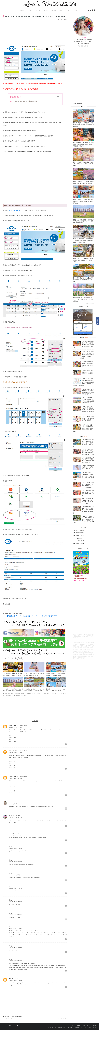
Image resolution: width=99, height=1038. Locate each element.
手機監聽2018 (82, 644)
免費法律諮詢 (76, 642)
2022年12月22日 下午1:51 (15, 875)
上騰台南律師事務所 (87, 636)
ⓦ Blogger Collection (90, 303)
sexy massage (31, 963)
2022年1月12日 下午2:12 (15, 817)
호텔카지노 (50, 806)
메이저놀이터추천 (14, 833)
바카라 (11, 793)
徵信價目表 (84, 651)
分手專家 (80, 646)
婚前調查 (77, 647)
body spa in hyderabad (14, 904)
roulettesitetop (15, 815)
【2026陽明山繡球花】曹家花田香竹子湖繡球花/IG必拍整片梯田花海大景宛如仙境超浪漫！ (83, 519)
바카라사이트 (12, 737)
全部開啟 (75, 530)
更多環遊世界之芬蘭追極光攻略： (13, 613)
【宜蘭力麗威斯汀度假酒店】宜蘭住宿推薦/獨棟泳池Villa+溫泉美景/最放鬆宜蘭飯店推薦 (83, 443)
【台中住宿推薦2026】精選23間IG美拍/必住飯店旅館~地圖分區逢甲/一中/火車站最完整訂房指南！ (83, 240)
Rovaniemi (17, 695)
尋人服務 (79, 649)
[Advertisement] (31, 13)
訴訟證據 (80, 656)
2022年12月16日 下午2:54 (15, 848)
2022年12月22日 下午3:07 (15, 928)
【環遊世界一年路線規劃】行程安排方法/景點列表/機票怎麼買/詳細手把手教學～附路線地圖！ (83, 220)
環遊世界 (28, 694)
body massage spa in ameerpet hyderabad (30, 877)
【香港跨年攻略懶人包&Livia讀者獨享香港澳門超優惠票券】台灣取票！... (12, 675)
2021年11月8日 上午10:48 (15, 752)
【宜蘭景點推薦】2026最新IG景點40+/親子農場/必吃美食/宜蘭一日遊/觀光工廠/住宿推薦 (83, 476)
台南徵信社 (86, 654)
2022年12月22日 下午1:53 (15, 888)
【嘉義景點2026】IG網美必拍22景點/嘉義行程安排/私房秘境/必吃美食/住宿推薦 (83, 260)
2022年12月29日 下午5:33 (15, 980)
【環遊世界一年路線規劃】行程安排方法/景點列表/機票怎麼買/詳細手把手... (13, 690)
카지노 (11, 789)
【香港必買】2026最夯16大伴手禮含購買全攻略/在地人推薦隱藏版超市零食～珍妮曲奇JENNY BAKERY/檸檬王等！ (83, 355)
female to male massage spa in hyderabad (24, 864)
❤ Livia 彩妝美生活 (79, 541)
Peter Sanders (14, 978)
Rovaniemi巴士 (24, 695)
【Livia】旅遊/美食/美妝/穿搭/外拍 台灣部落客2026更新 (88, 467)
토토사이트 (12, 767)
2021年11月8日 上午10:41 (15, 727)
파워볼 (11, 739)
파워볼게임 (12, 791)
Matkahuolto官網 (14, 210)
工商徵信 (90, 646)
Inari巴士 (38, 694)
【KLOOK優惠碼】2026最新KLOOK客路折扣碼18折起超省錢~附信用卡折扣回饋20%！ (83, 124)
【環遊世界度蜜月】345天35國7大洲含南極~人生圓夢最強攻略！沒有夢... (55, 675)
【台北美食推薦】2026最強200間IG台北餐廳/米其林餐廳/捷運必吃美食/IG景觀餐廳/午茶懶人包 (83, 144)
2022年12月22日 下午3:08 (15, 947)
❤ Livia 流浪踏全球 (79, 538)
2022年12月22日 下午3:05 (15, 915)
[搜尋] (88, 10)
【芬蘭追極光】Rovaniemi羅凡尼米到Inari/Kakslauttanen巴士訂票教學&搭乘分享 (32, 616)
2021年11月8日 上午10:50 (15, 778)
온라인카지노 (12, 822)
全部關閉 (81, 530)
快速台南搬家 (86, 634)
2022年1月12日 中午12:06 (15, 804)
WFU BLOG (93, 1027)
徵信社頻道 (87, 656)
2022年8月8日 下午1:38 (15, 835)
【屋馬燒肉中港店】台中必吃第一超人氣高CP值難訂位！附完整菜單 (88, 372)
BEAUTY (89, 1025)
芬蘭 (6, 694)
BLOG (33, 694)
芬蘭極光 (23, 694)
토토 (10, 735)
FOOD (84, 1025)
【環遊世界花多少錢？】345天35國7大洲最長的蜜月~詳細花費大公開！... (34, 690)
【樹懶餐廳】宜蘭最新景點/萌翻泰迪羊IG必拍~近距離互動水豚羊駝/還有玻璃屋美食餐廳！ (83, 510)
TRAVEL (79, 1025)
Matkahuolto (9, 695)
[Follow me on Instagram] (85, 46)
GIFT (94, 1025)
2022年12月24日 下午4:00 (15, 961)
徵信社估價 (84, 642)
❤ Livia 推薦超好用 (79, 543)
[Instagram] (94, 10)
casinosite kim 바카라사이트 (18, 725)
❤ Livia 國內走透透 (79, 532)
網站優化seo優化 (77, 634)
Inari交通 (44, 694)
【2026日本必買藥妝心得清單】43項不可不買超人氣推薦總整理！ (88, 418)
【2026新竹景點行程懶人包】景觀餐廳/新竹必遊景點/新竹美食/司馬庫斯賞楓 (83, 279)
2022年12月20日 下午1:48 (15, 861)
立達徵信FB (91, 642)
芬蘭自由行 (11, 694)
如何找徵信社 (87, 653)
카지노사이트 (12, 741)
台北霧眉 (75, 637)
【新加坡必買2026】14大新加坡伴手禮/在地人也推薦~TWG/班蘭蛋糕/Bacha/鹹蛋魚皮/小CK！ (83, 410)
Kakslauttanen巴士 (52, 694)
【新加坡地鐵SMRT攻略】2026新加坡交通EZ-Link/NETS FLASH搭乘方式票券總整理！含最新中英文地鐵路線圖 (83, 382)
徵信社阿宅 (78, 658)
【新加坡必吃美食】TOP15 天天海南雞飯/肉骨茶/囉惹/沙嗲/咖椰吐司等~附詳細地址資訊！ (83, 428)
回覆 (66, 743)
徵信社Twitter (86, 649)
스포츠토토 (12, 761)
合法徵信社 (78, 653)
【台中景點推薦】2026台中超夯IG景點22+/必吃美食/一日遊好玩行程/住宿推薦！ (83, 163)
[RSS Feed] (87, 46)
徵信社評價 (86, 647)
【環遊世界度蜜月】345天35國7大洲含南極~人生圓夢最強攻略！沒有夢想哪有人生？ (83, 201)
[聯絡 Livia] (90, 10)
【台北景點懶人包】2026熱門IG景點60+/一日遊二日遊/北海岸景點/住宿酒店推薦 (83, 299)
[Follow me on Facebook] (79, 46)
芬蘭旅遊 (17, 694)
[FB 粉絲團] (92, 10)
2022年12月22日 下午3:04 (15, 901)
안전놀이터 (12, 765)
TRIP (73, 1025)
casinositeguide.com (16, 802)
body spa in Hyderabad (21, 851)
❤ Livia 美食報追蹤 (79, 535)
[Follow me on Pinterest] (82, 46)
